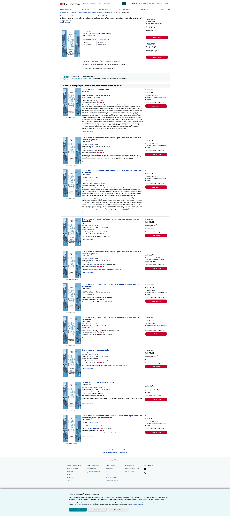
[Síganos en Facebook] (145, 469)
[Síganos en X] (145, 473)
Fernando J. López (87, 78)
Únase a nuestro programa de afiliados (94, 472)
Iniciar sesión (142, 3)
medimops (90, 150)
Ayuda (166, 3)
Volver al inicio (115, 460)
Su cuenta (151, 3)
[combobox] (102, 3)
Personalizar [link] (118, 510)
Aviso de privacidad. (138, 504)
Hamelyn (89, 100)
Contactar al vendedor (87, 131)
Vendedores (144, 9)
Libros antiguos (103, 9)
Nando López (76, 78)
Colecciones (85, 9)
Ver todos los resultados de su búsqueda (115, 452)
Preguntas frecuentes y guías (132, 468)
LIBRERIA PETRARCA (93, 428)
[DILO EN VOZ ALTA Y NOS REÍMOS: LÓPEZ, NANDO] (72, 409)
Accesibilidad (109, 486)
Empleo (108, 474)
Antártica (90, 393)
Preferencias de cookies (127, 503)
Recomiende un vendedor (93, 476)
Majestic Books (91, 232)
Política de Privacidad (111, 477)
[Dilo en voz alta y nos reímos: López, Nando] (72, 164)
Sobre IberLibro (109, 468)
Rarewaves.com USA (93, 264)
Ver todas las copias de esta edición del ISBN (96, 39)
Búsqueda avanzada (65, 9)
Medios (107, 471)
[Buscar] (124, 3)
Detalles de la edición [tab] (113, 61)
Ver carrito (70, 480)
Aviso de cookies (110, 483)
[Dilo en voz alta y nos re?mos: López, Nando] (72, 245)
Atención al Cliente (129, 471)
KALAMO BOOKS (92, 361)
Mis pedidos (70, 477)
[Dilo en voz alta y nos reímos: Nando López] (72, 115)
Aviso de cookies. (78, 504)
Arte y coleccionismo (124, 9)
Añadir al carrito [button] (157, 37)
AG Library (90, 183)
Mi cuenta (69, 474)
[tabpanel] (113, 66)
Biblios (89, 297)
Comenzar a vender (164, 9)
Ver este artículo (150, 24)
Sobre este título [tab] (97, 61)
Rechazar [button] (97, 510)
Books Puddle (91, 330)
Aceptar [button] (78, 510)
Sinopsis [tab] (86, 61)
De (87, 43)
